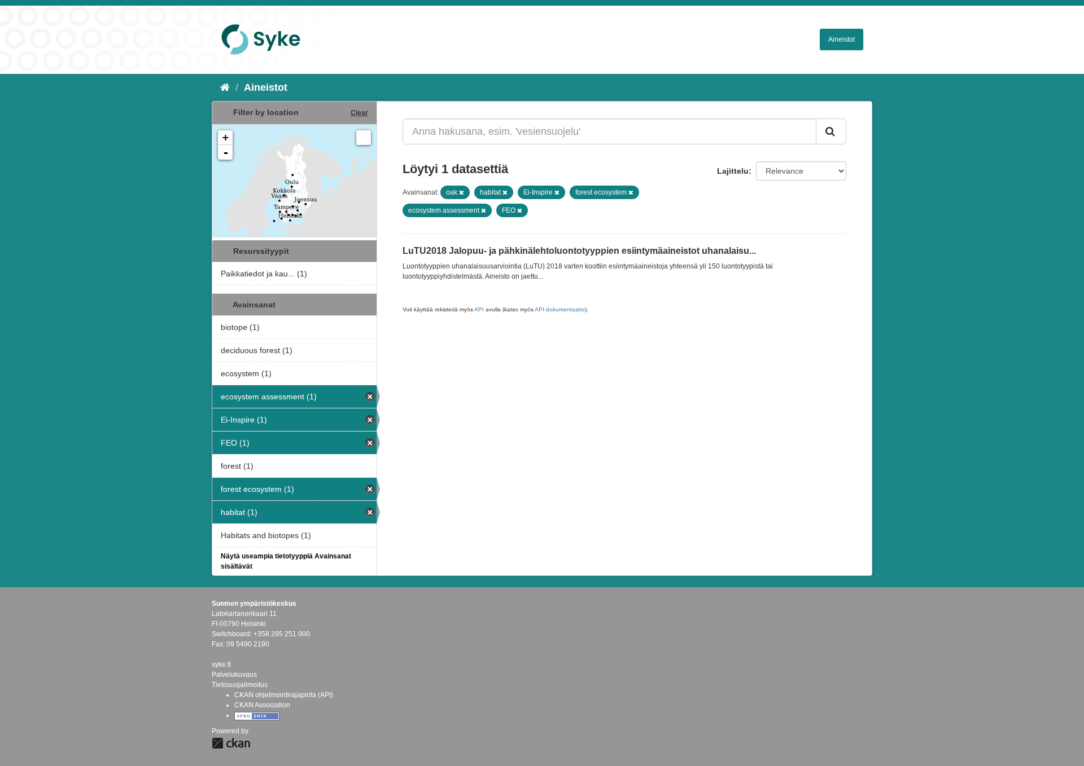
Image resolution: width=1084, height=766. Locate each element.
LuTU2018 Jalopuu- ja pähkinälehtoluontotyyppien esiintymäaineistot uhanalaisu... (579, 251)
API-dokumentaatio (560, 309)
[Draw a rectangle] (363, 137)
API (479, 309)
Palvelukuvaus (234, 675)
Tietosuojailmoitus (240, 685)
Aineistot (841, 39)
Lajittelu (733, 170)
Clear (359, 113)
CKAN (231, 743)
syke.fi (221, 664)
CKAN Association (262, 705)
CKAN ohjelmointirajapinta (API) (283, 695)
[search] (831, 131)
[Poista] (461, 192)
